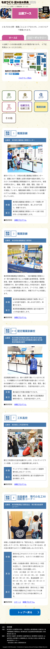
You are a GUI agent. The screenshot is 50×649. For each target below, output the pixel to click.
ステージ (17, 602)
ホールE (13, 37)
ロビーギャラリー (37, 37)
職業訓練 (41, 106)
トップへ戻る (25, 612)
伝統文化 (25, 107)
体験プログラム (20, 220)
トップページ (4, 6)
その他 (8, 118)
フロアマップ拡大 (25, 78)
